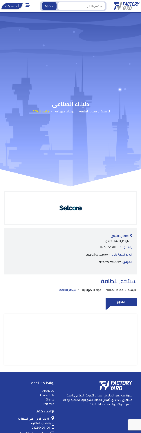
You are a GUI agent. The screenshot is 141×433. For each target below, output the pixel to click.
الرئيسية (105, 111)
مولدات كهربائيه (65, 111)
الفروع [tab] (121, 301)
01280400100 (41, 427)
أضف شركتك (12, 5)
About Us (48, 390)
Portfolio (48, 404)
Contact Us (47, 395)
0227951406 (116, 247)
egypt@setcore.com (109, 255)
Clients (50, 399)
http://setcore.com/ (114, 262)
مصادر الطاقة (88, 111)
